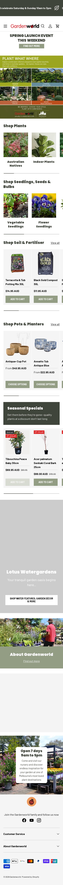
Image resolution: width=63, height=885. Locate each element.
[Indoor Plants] (44, 145)
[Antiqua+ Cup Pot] (18, 345)
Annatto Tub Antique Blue (41, 363)
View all (55, 242)
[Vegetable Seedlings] (16, 205)
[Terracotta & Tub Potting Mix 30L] (18, 263)
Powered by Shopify (30, 877)
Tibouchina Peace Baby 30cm (16, 461)
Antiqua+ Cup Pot (16, 361)
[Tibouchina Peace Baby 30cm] (18, 442)
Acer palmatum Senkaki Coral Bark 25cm (45, 463)
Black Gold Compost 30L (46, 282)
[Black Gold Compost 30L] (46, 263)
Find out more (31, 661)
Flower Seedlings (44, 224)
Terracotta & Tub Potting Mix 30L (15, 282)
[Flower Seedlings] (44, 205)
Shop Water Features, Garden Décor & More (31, 600)
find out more (31, 46)
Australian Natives (15, 164)
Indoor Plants (43, 162)
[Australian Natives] (16, 145)
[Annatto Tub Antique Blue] (46, 345)
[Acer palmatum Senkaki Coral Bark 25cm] (46, 442)
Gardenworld (15, 877)
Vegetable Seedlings (15, 224)
